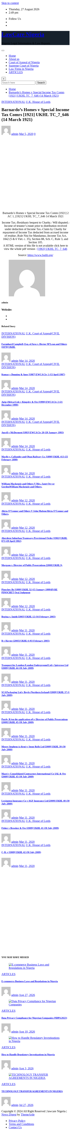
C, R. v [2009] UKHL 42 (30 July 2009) (21, 852)
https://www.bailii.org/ (40, 255)
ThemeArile (28, 1114)
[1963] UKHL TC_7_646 (52, 248)
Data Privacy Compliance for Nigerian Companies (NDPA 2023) (34, 1017)
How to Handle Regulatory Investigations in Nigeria (28, 1054)
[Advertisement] (35, 172)
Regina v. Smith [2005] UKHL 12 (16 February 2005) (28, 616)
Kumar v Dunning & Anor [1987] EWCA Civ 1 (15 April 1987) (33, 374)
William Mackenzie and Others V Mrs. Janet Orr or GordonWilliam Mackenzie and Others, (28, 485)
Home (12, 55)
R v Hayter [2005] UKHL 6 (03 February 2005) (25, 640)
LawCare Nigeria (22, 34)
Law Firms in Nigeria (21, 68)
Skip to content (10, 3)
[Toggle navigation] (2, 50)
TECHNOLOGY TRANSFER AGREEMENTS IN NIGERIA (32, 1091)
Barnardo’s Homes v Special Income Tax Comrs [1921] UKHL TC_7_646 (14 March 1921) (36, 94)
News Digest (8, 1114)
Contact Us (15, 1127)
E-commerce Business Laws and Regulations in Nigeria (29, 981)
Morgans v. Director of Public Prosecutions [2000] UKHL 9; (31, 565)
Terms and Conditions (21, 1124)
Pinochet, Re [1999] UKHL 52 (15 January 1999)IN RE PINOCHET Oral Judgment (29, 591)
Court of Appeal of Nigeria (24, 62)
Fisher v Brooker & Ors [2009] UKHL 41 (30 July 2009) (30, 828)
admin (14, 133)
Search (41, 82)
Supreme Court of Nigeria (24, 65)
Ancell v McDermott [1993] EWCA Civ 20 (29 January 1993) (32, 432)
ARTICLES (16, 72)
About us (14, 59)
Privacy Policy (17, 1120)
